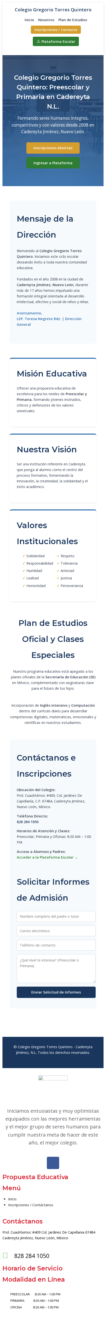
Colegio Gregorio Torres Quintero (53, 9)
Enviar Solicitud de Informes (56, 992)
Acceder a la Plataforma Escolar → (47, 857)
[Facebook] (53, 1163)
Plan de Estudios (72, 19)
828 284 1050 (27, 821)
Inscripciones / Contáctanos (30, 1205)
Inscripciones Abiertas (53, 148)
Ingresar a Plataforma (53, 163)
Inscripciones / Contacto (56, 29)
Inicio (29, 19)
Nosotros (46, 19)
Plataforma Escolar (58, 41)
